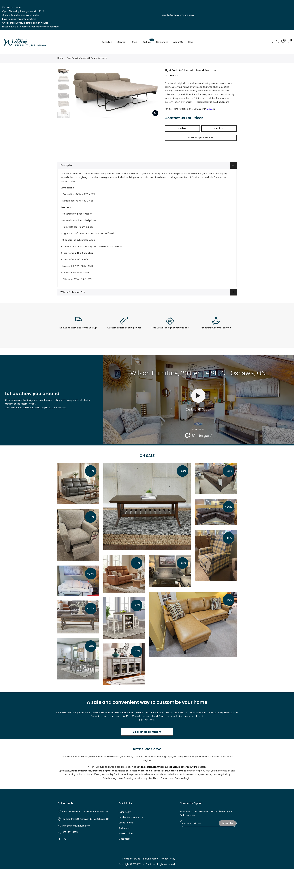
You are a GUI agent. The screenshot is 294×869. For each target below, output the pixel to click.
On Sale (147, 41)
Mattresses (124, 838)
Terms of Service (131, 858)
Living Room (125, 811)
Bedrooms (124, 828)
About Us (178, 42)
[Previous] (76, 93)
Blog (190, 42)
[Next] (155, 93)
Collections (162, 42)
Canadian (107, 42)
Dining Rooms (126, 822)
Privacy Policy (168, 858)
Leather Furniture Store (131, 817)
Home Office (126, 833)
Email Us (219, 128)
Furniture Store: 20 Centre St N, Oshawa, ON (85, 811)
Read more (223, 102)
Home (60, 58)
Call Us (182, 128)
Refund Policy (150, 858)
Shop (134, 42)
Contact (121, 42)
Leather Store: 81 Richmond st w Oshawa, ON (85, 819)
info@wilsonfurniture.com (179, 15)
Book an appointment (200, 137)
